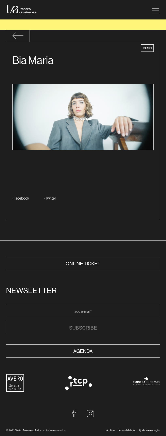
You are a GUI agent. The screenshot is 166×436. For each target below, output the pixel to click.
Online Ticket (83, 263)
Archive (110, 430)
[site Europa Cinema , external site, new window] (146, 388)
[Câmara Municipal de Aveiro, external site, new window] (15, 391)
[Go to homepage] (21, 8)
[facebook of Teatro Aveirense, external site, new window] (74, 416)
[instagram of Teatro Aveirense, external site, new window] (90, 416)
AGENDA (83, 351)
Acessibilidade (127, 430)
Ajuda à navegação (149, 430)
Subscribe (83, 328)
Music (148, 48)
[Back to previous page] (17, 38)
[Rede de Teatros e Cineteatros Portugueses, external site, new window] (78, 388)
